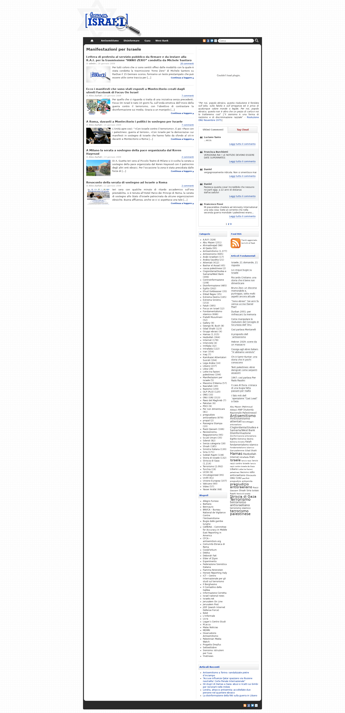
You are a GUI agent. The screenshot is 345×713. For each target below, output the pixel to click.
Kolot (205, 613)
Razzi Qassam (210, 429)
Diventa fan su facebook (208, 40)
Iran (252, 457)
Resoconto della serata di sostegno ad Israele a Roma (126, 182)
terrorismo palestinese (240, 512)
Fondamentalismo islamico (242, 448)
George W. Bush (211, 326)
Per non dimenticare (214, 409)
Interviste (208, 343)
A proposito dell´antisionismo (239, 335)
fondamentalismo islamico (244, 445)
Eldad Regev (209, 294)
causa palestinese (212, 268)
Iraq (205, 354)
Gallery (206, 323)
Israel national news (213, 596)
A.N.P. (206, 239)
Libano (234, 469)
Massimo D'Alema (212, 383)
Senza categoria (211, 443)
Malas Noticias (210, 627)
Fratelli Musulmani (212, 317)
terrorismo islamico (240, 508)
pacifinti (245, 478)
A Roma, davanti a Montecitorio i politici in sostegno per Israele (134, 121)
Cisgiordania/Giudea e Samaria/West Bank (244, 429)
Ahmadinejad (210, 245)
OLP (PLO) (208, 392)
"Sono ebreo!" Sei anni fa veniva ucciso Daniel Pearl (245, 304)
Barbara (207, 504)
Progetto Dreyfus (212, 644)
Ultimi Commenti (213, 129)
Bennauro (208, 507)
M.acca (206, 624)
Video (206, 486)
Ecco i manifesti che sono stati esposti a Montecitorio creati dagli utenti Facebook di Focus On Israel (135, 90)
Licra (205, 619)
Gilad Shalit (251, 450)
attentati (236, 421)
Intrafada (244, 457)
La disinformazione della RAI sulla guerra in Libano (230, 695)
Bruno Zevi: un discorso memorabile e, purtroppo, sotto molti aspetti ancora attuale (244, 292)
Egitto (233, 438)
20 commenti (187, 63)
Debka (206, 553)
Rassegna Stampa (212, 423)
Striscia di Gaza (243, 496)
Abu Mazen (209, 242)
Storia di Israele (243, 493)
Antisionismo (240, 418)
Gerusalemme (237, 450)
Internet (234, 457)
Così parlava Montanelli (243, 329)
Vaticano (207, 483)
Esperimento (210, 561)
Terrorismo (240, 499)
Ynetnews (208, 656)
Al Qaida (207, 248)
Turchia (207, 469)
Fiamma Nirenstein (213, 570)
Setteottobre (210, 647)
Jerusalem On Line (212, 601)
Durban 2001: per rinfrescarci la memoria (243, 313)
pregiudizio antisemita (241, 481)
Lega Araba (209, 363)
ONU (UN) (236, 478)
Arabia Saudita (211, 260)
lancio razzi (246, 460)
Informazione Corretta (214, 593)
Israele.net (208, 598)
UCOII (206, 472)
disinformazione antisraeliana (243, 436)
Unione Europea (211, 481)
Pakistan (207, 403)
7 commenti (188, 96)
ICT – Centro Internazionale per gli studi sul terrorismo (214, 578)
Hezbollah (249, 453)
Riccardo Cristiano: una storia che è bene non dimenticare (243, 280)
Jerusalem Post (211, 604)
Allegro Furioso (210, 501)
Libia (205, 369)
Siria (249, 490)
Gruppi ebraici (210, 331)
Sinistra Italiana (211, 449)
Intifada (207, 346)
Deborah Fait (210, 555)
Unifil (205, 478)
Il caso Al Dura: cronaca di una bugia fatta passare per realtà (244, 388)
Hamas (236, 453)
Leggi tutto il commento (242, 144)
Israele (235, 460)
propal (206, 420)
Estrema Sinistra (237, 442)
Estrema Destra (245, 439)
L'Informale (209, 616)
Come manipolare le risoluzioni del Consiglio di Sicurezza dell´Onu (245, 322)
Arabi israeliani (210, 257)
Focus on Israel (211, 308)
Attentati (207, 262)
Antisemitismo (243, 416)
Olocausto (251, 475)
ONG (205, 394)
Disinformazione (240, 433)
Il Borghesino (210, 584)
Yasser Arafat (210, 489)
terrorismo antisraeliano (240, 504)
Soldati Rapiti (210, 455)
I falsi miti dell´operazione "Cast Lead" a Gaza (244, 398)
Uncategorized (210, 475)
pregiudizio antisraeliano (241, 485)
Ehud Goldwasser (212, 291)
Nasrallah (208, 386)
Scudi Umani (210, 438)
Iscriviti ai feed (204, 40)
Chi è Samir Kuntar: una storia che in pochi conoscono (244, 360)
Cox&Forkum (210, 550)
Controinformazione (213, 280)
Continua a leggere (181, 78)
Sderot (206, 440)
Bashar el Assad (211, 265)
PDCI (205, 406)
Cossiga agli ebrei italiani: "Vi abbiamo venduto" (244, 350)
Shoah (242, 490)
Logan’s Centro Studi (214, 621)
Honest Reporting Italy (215, 573)
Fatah (248, 441)
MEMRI (206, 630)
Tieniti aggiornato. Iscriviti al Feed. (249, 241)
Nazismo (244, 472)
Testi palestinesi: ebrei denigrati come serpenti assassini (244, 370)
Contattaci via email (215, 40)
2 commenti (188, 157)
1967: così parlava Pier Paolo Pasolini (243, 379)
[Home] (92, 40)
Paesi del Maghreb (212, 400)
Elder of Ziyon (210, 558)
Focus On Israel (109, 18)
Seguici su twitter (211, 40)
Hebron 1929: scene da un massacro (244, 343)
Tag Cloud (243, 129)
